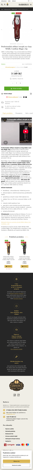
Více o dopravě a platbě (16, 349)
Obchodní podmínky (10, 431)
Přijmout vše (16, 461)
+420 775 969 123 (11, 417)
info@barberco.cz (10, 414)
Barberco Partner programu (16, 293)
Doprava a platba (9, 429)
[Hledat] (2, 5)
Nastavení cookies (16, 465)
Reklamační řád (9, 433)
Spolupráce (8, 441)
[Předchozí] (4, 29)
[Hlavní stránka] (20, 4)
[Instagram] (18, 395)
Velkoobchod (4, 0)
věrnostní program (18, 298)
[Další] (29, 29)
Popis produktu (8, 113)
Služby (9, 0)
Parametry (19, 113)
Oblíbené (14, 0)
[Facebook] (14, 395)
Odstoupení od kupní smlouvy (12, 438)
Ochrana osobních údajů (11, 436)
